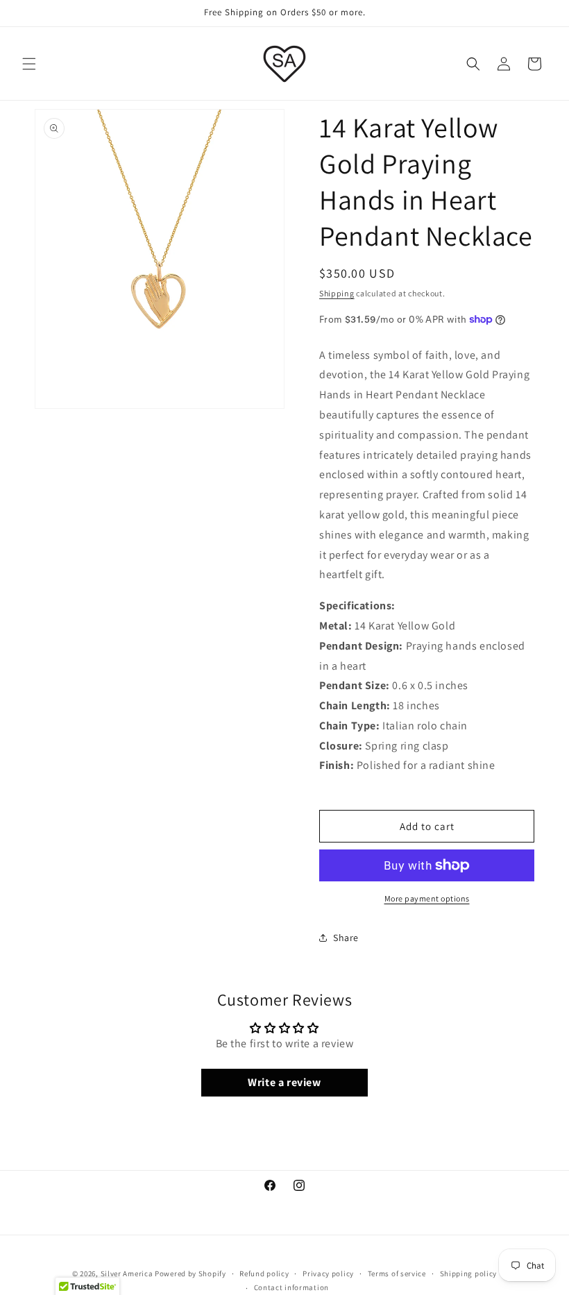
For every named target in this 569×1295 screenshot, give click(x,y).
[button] (29, 64)
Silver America (127, 1273)
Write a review (284, 1082)
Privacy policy (328, 1273)
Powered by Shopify (190, 1273)
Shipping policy (469, 1273)
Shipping (337, 293)
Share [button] (346, 937)
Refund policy (264, 1273)
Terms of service (397, 1273)
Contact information (291, 1287)
